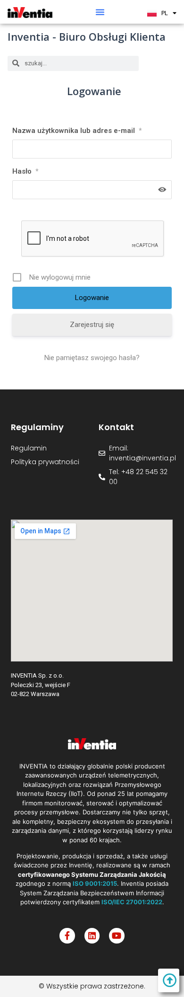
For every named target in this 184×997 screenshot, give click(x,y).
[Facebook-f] (67, 935)
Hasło (25, 171)
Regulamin (29, 448)
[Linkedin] (92, 935)
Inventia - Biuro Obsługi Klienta (87, 36)
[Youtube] (116, 935)
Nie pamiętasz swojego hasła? (92, 357)
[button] (100, 12)
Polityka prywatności (45, 462)
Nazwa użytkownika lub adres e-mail (77, 130)
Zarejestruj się (92, 324)
